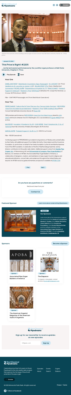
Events (48, 369)
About (39, 371)
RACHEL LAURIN (19, 88)
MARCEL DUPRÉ (10, 131)
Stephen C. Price (26, 91)
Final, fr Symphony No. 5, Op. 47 (54, 124)
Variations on (9, 86)
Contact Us (35, 192)
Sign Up (46, 343)
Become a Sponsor (60, 243)
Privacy (59, 385)
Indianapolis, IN (54, 233)
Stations (58, 371)
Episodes (40, 369)
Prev (28, 167)
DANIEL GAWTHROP (11, 84)
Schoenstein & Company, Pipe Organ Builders (45, 151)
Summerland (9, 88)
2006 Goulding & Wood (51, 109)
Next (43, 167)
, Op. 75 (44, 88)
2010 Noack (35, 91)
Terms (65, 385)
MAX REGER (9, 124)
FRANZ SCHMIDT (53, 88)
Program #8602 (55, 118)
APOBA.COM (56, 161)
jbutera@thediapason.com (51, 281)
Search (48, 371)
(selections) (27, 109)
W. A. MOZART (53, 84)
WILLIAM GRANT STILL (41, 86)
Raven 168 (37, 111)
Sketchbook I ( (23, 84)
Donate (65, 5)
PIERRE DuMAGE (10, 106)
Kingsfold (39, 88)
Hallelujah (16, 91)
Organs (57, 369)
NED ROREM (61, 106)
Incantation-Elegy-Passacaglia (37, 84)
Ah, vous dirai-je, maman (21, 86)
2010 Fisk (8, 127)
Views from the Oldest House (14, 109)
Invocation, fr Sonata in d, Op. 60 (24, 124)
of (48, 233)
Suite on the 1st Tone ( (23, 106)
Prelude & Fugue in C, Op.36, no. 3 (26, 131)
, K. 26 (31, 86)
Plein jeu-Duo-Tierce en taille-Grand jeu (43, 106)
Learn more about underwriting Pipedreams (53, 203)
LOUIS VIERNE (39, 124)
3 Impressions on (30, 88)
